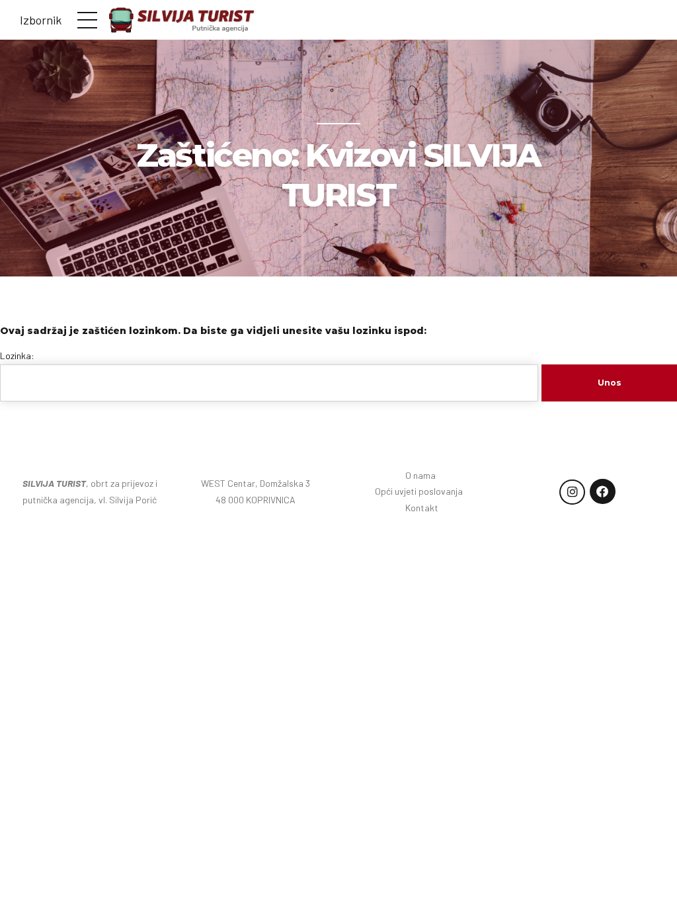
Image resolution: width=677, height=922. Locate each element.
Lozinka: (17, 355)
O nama (421, 475)
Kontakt (421, 507)
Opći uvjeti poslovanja (422, 491)
